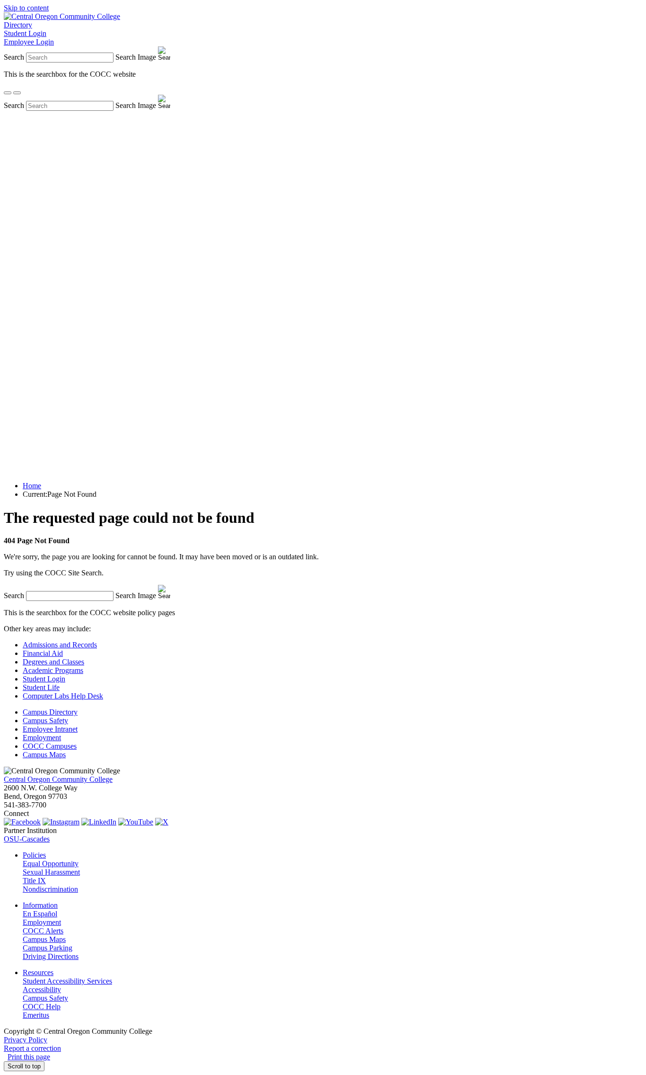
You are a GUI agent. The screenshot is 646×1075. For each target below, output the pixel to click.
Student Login (25, 33)
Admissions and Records (60, 645)
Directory (18, 25)
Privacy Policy (25, 1040)
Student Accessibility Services (67, 981)
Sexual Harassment (51, 872)
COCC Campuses (50, 746)
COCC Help (42, 1007)
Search (14, 57)
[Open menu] (17, 92)
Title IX (34, 881)
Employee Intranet (50, 729)
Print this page (29, 1057)
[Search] (7, 92)
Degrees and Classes (53, 662)
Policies (34, 855)
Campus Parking (47, 948)
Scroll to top (24, 1066)
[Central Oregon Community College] (62, 16)
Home (32, 486)
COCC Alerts (43, 931)
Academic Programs (53, 670)
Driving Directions (51, 956)
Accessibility (42, 989)
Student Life (41, 687)
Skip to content (26, 8)
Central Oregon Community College (58, 779)
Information (40, 905)
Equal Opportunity (51, 864)
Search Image (135, 57)
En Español (40, 914)
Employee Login (29, 42)
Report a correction (32, 1048)
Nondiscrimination (50, 889)
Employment (42, 738)
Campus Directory (50, 712)
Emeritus (36, 1015)
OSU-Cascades (27, 839)
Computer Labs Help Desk (63, 696)
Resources (38, 972)
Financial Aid (43, 653)
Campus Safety (45, 721)
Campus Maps (44, 755)
